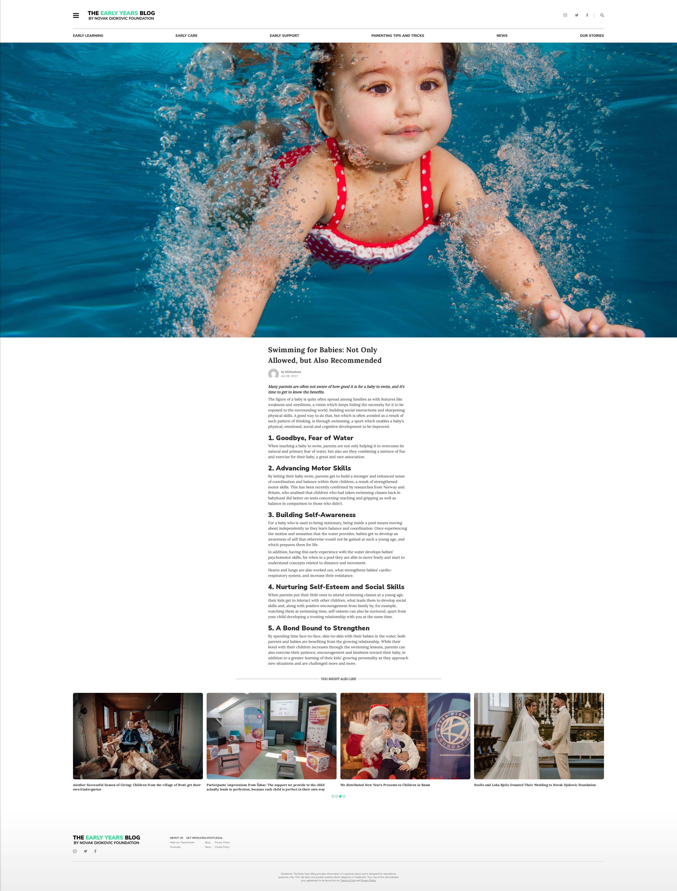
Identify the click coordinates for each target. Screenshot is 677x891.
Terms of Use (348, 880)
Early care (186, 35)
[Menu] (76, 15)
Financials (175, 847)
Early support (284, 35)
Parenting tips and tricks (397, 35)
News (502, 35)
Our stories (592, 35)
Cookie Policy (222, 847)
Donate (190, 842)
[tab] (333, 796)
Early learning (88, 35)
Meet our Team (178, 842)
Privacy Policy (222, 842)
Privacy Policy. (368, 880)
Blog (207, 842)
